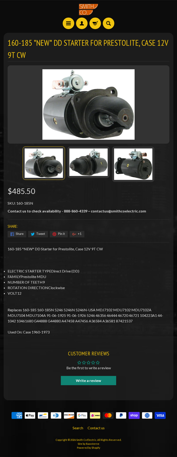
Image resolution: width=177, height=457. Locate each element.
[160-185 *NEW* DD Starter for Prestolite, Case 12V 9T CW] (44, 163)
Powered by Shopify (88, 447)
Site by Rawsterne (88, 443)
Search (78, 428)
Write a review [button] (88, 380)
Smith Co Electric (86, 439)
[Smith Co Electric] (88, 9)
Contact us (96, 428)
